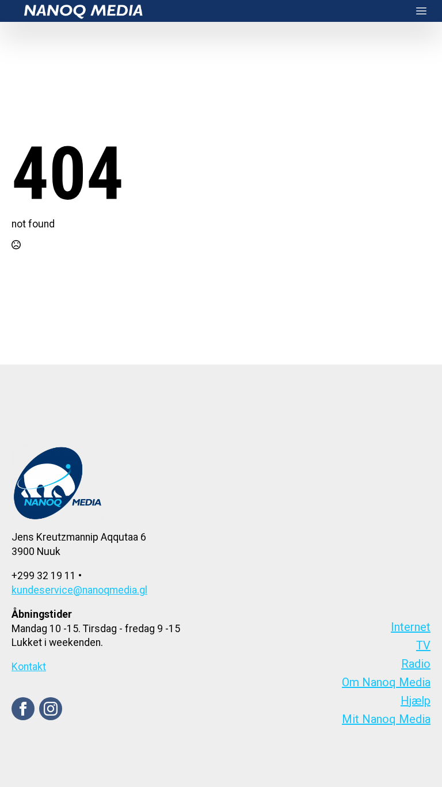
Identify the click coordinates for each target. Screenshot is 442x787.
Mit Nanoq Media (386, 719)
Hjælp (415, 701)
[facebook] (23, 708)
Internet (410, 627)
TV (423, 645)
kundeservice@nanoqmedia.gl (79, 590)
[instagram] (50, 708)
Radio (415, 664)
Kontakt (29, 666)
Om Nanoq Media (386, 682)
